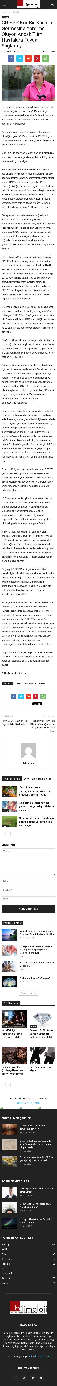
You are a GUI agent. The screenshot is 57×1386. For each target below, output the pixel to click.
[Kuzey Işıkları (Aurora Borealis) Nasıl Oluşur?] (9, 1223)
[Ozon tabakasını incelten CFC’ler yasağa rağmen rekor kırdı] (9, 1161)
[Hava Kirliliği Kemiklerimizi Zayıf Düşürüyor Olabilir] (14, 1019)
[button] (52, 4)
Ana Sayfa (6, 12)
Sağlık (5, 1026)
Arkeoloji (6, 1063)
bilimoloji (11, 51)
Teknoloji (6, 1263)
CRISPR (19, 683)
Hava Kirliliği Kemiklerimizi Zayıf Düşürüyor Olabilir (12, 1033)
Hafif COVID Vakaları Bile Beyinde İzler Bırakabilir (14, 722)
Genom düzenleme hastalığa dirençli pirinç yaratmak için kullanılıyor (36, 821)
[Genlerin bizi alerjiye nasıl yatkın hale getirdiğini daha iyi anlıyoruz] (9, 806)
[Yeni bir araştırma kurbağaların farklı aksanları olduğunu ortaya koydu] (9, 791)
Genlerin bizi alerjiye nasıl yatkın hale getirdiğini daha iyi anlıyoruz (36, 806)
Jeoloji (33, 1026)
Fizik (4, 1254)
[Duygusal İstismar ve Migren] (43, 1055)
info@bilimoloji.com (39, 1356)
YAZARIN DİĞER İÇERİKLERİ (37, 779)
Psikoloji (6, 1268)
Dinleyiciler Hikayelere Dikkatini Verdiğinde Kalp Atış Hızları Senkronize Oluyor (42, 725)
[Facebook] (16, 1378)
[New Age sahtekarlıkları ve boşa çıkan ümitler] (9, 1192)
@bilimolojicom (29, 1103)
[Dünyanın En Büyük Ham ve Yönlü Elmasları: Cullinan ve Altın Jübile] (43, 1019)
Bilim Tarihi (7, 1273)
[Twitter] (33, 1378)
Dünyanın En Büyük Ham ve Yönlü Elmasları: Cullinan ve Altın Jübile (42, 1033)
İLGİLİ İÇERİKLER (11, 779)
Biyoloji (5, 17)
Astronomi (7, 1258)
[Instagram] (24, 1378)
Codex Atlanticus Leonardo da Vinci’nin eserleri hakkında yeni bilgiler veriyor (36, 1144)
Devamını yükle (27, 993)
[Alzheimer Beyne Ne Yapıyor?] (9, 981)
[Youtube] (41, 1378)
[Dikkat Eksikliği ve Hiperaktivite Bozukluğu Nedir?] (9, 1207)
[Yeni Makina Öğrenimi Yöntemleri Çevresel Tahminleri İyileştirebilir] (9, 935)
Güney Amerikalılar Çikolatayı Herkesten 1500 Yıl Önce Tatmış (12, 1070)
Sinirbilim (6, 1278)
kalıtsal (42, 683)
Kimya (5, 1282)
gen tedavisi (30, 683)
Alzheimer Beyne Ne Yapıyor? (35, 978)
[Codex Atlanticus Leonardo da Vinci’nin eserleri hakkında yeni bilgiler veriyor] (9, 1144)
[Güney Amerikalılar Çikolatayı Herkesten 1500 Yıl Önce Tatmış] (14, 1055)
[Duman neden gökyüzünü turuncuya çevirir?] (9, 1129)
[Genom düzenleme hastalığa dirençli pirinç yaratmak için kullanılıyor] (9, 821)
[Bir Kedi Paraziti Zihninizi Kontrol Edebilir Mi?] (9, 966)
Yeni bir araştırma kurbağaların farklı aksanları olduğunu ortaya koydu (35, 791)
